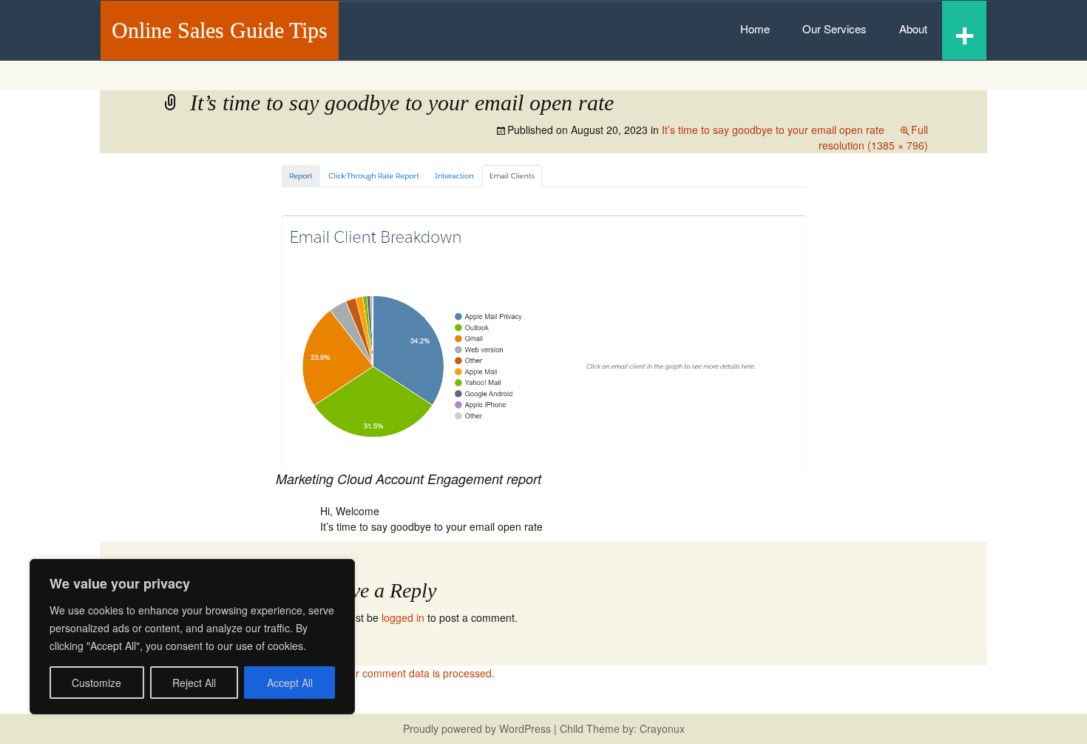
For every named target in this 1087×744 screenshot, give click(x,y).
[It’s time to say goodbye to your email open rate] (543, 313)
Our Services (834, 28)
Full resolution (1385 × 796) (873, 137)
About (913, 28)
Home (755, 28)
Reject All (194, 682)
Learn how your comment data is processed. (390, 673)
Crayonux (661, 728)
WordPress (525, 728)
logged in (403, 617)
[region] (192, 636)
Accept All (290, 682)
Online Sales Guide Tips (220, 30)
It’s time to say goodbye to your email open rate (773, 129)
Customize (96, 682)
